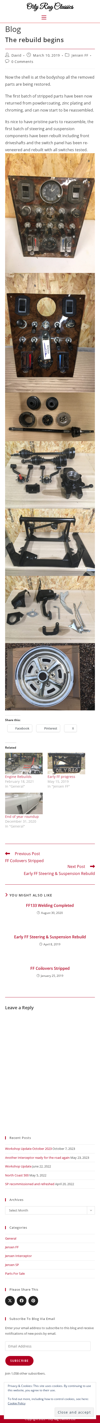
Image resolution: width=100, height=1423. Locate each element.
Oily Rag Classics (50, 7)
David (16, 55)
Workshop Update (18, 1166)
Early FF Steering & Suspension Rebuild (50, 937)
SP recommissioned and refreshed (29, 1184)
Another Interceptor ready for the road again (37, 1157)
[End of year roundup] (24, 803)
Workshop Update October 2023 (28, 1148)
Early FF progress (61, 776)
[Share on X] (10, 1301)
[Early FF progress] (66, 763)
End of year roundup (22, 816)
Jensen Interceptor (18, 1256)
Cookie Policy (16, 1403)
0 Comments (22, 61)
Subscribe (19, 1361)
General (10, 1238)
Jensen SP (12, 1265)
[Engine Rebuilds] (24, 763)
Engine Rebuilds (18, 776)
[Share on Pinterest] (33, 1301)
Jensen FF (80, 55)
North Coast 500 (17, 1175)
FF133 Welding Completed (50, 905)
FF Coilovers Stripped (50, 968)
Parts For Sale (15, 1273)
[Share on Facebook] (21, 1301)
